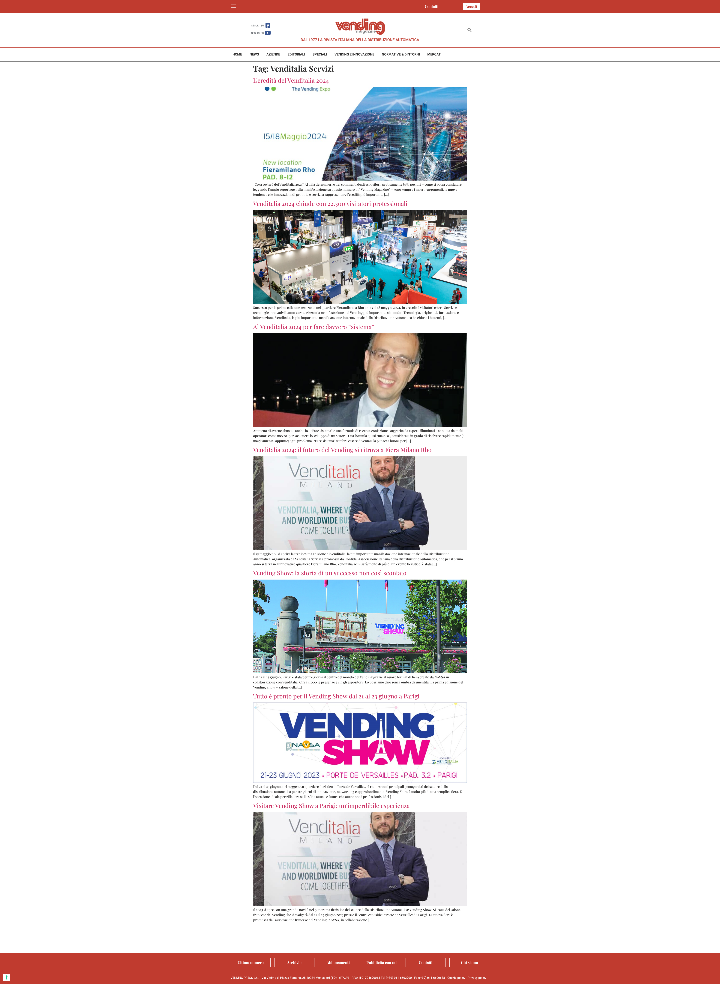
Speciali (320, 54)
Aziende (273, 54)
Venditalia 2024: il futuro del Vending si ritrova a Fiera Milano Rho (342, 450)
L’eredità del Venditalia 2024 (291, 80)
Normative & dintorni (401, 54)
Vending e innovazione (354, 54)
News (254, 54)
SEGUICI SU (257, 25)
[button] (469, 30)
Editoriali (296, 54)
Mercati (434, 54)
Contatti (431, 6)
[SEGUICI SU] (268, 25)
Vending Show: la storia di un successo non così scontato (329, 573)
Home (237, 54)
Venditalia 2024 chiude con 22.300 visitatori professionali (330, 203)
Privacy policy (477, 978)
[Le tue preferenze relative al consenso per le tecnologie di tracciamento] (6, 977)
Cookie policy (456, 978)
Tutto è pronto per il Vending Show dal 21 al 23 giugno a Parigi (336, 696)
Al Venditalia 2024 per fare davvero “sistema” (313, 326)
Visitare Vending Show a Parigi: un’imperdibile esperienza (331, 805)
